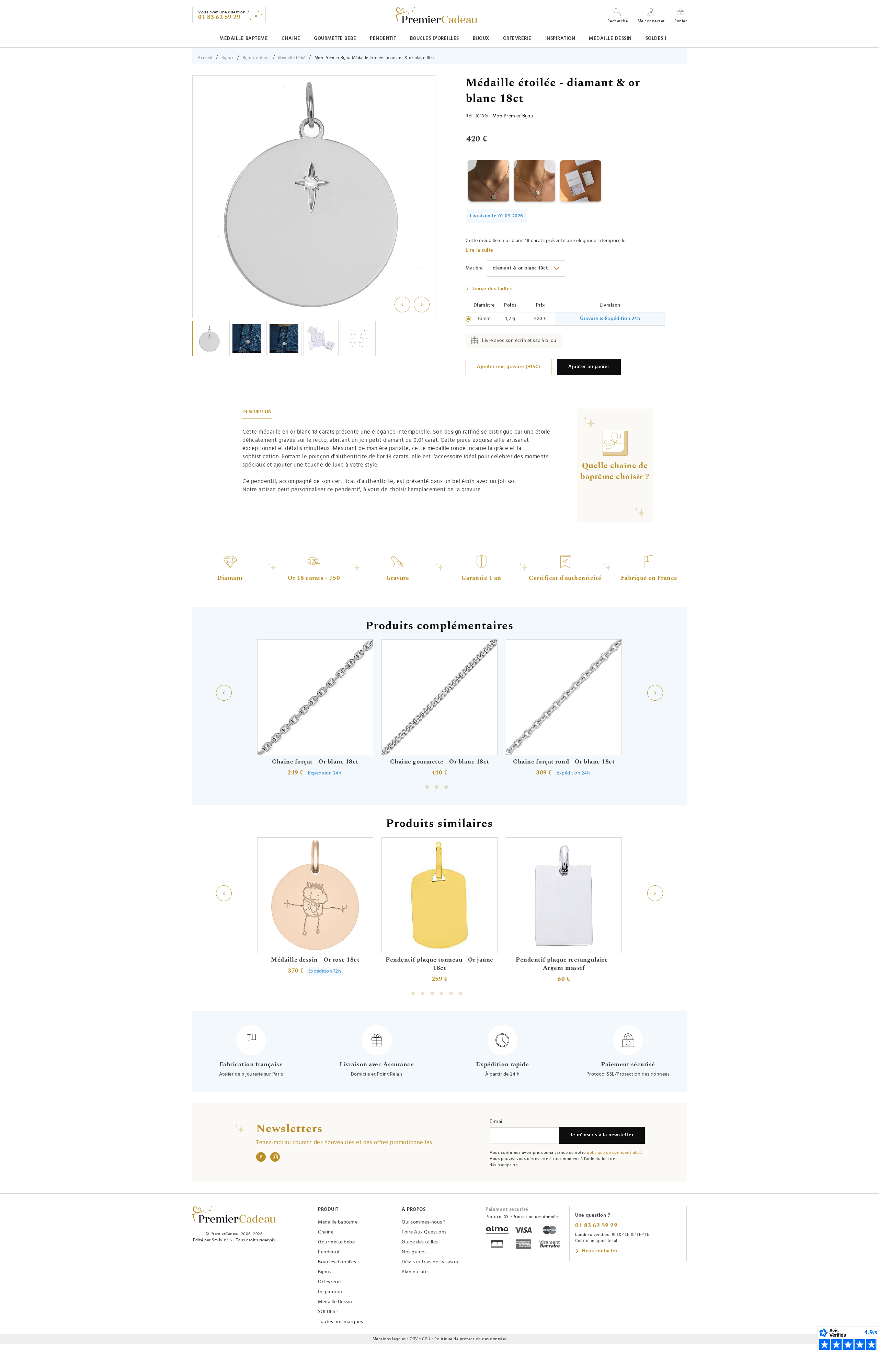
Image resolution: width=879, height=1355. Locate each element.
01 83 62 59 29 (596, 1225)
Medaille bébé (292, 58)
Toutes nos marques (340, 1321)
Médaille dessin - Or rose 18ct (315, 960)
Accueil (205, 58)
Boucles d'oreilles (434, 38)
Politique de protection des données (470, 1339)
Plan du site (414, 1272)
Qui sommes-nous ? (424, 1222)
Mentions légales (389, 1339)
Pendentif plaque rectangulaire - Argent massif (564, 964)
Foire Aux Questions (424, 1232)
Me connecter (651, 21)
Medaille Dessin (610, 38)
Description (257, 412)
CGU (426, 1339)
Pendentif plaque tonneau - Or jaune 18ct (439, 964)
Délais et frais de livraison (430, 1262)
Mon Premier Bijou (513, 116)
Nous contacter (599, 1251)
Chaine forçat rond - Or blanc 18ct (564, 762)
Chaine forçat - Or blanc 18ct (315, 762)
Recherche (617, 21)
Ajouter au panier (588, 366)
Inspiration (560, 38)
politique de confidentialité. (614, 1152)
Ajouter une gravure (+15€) (508, 366)
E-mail (496, 1121)
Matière (474, 268)
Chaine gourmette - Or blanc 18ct (439, 762)
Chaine (291, 38)
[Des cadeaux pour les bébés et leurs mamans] (234, 1214)
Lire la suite (479, 250)
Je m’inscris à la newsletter (601, 1135)
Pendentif (383, 38)
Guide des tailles (492, 288)
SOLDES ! (656, 38)
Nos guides (414, 1252)
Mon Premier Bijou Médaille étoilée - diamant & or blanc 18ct (375, 58)
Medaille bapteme (243, 38)
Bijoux (481, 38)
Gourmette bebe (335, 38)
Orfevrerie (517, 38)
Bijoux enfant (256, 58)
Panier (680, 21)
